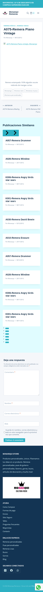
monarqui (8, 91)
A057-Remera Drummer (18, 140)
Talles (5, 521)
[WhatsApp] (17, 570)
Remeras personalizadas (12, 542)
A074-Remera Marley (11, 107)
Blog (4, 559)
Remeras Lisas (8, 549)
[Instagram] (5, 570)
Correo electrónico (13, 414)
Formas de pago (9, 510)
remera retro (19, 91)
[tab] (7, 328)
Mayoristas (7, 528)
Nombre (8, 403)
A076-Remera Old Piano (33, 109)
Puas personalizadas (11, 545)
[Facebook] (11, 570)
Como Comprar (9, 507)
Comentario (10, 372)
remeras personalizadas (13, 95)
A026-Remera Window (18, 159)
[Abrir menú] (38, 13)
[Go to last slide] (7, 133)
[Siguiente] (15, 133)
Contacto (6, 531)
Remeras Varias (23, 26)
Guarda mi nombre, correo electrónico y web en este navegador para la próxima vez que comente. (21, 432)
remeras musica (31, 91)
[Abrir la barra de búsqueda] (28, 13)
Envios (5, 514)
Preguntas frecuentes (11, 524)
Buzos (5, 552)
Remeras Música (9, 26)
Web (6, 424)
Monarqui (9, 38)
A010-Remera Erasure (17, 238)
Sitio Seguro (7, 517)
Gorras (5, 556)
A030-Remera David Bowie (20, 219)
